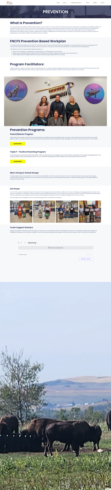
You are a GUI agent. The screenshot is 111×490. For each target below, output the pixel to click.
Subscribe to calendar (86, 259)
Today (25, 242)
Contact (103, 2)
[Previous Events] (18, 242)
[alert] (55, 248)
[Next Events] (21, 242)
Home (58, 2)
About (64, 2)
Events (87, 2)
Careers (95, 2)
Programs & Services (76, 2)
